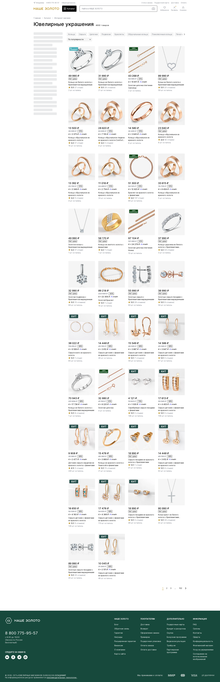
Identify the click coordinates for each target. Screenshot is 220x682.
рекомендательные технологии (62, 677)
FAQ (195, 624)
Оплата (183, 3)
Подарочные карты (176, 624)
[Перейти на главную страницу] (46, 8)
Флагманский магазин (203, 645)
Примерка (145, 637)
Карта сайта (120, 654)
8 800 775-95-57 (52, 3)
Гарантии (118, 633)
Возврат (144, 629)
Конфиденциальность (203, 641)
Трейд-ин (171, 645)
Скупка (170, 633)
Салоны (196, 629)
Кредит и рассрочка (176, 629)
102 (180, 588)
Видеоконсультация (176, 641)
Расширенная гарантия (125, 641)
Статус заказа (146, 3)
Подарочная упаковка (151, 641)
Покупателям (148, 619)
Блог (116, 624)
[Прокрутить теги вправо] (183, 34)
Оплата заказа (147, 645)
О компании (119, 650)
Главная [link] (37, 18)
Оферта (196, 637)
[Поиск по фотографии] (153, 8)
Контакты (197, 633)
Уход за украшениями (203, 650)
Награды (118, 637)
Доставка (175, 3)
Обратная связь (121, 629)
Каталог (71, 8)
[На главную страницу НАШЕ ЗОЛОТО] (22, 620)
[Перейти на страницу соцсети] (8, 657)
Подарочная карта (161, 3)
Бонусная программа (177, 637)
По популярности (76, 39)
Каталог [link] (47, 18)
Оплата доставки (148, 650)
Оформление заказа (150, 633)
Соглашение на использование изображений (200, 656)
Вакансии (118, 645)
